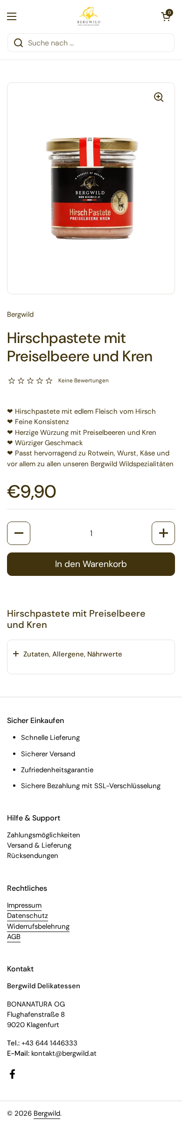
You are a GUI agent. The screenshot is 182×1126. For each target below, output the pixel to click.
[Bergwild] (88, 16)
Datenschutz (27, 915)
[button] (165, 16)
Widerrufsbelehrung (38, 926)
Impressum (24, 905)
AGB (14, 936)
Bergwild (47, 1113)
